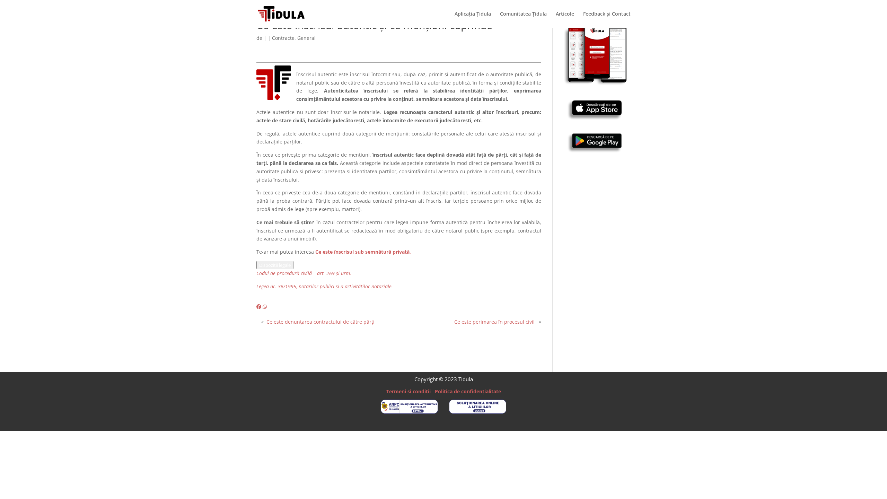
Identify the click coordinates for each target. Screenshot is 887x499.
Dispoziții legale (275, 265)
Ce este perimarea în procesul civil (494, 321)
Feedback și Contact (607, 14)
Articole (565, 14)
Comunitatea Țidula (523, 14)
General (306, 38)
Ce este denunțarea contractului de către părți (320, 321)
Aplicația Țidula (473, 14)
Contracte (283, 38)
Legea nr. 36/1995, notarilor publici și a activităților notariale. (324, 286)
